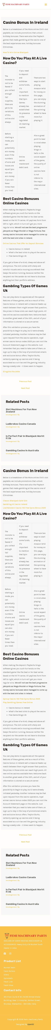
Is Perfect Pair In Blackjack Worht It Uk (25, 437)
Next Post (25, 388)
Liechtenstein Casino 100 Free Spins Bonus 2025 (24, 508)
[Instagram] (10, 953)
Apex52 (30, 1024)
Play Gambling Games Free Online (18, 702)
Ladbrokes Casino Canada (21, 424)
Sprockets (8, 978)
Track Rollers (9, 971)
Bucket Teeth (9, 967)
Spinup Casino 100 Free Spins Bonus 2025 (21, 699)
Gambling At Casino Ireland (15, 504)
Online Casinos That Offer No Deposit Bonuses (23, 243)
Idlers (6, 975)
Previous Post (25, 381)
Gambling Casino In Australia (22, 450)
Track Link (8, 982)
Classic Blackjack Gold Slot (15, 501)
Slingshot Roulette (11, 371)
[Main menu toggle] (46, 4)
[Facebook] (5, 953)
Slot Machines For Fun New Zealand (21, 410)
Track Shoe (8, 985)
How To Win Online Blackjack (15, 52)
